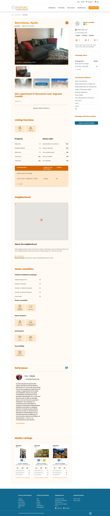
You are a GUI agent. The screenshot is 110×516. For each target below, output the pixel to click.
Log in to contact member (86, 123)
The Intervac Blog (59, 498)
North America (40, 505)
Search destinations (16, 14)
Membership (21, 505)
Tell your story (58, 502)
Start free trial (94, 7)
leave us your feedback (61, 504)
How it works (21, 502)
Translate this (20, 256)
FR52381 (32, 376)
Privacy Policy (76, 500)
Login (97, 1)
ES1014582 (25, 14)
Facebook (59, 508)
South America (40, 507)
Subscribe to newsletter (61, 500)
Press (56, 505)
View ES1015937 (45, 477)
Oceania (39, 504)
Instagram (67, 508)
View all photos (41, 84)
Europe (38, 502)
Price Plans (21, 500)
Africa (38, 500)
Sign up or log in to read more (41, 108)
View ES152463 (27, 477)
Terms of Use (76, 498)
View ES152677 (64, 477)
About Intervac (22, 504)
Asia (38, 498)
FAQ (19, 507)
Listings (20, 498)
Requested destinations (20, 477)
